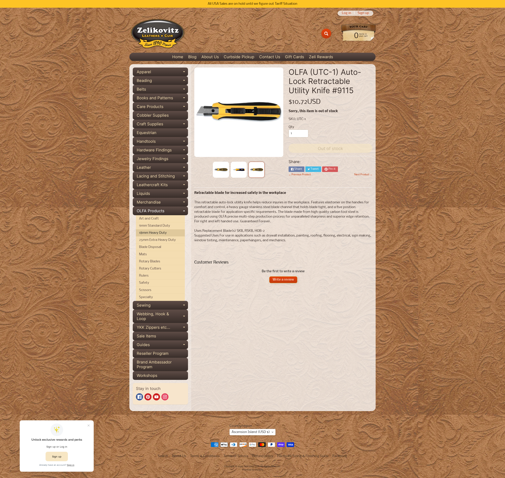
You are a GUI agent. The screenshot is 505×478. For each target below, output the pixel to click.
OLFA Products (162, 211)
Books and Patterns (162, 99)
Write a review (283, 280)
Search (163, 456)
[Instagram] (164, 396)
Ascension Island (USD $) (251, 432)
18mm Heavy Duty (153, 233)
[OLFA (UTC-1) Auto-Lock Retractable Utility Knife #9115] (221, 170)
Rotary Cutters (150, 268)
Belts (162, 90)
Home (177, 56)
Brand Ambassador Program (154, 364)
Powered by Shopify (252, 470)
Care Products (162, 107)
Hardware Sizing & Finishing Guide (303, 456)
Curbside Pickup (239, 56)
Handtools (162, 142)
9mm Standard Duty (154, 226)
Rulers (144, 276)
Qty (291, 127)
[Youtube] (156, 396)
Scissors (145, 290)
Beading (162, 81)
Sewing (162, 306)
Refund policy (262, 456)
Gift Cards (294, 56)
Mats (143, 254)
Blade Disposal (150, 247)
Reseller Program (152, 353)
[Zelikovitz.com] (157, 34)
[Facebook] (139, 396)
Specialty (146, 297)
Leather (162, 168)
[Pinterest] (148, 396)
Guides (162, 345)
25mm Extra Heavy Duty (157, 240)
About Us (210, 56)
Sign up (363, 13)
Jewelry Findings (162, 159)
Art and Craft (149, 219)
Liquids (162, 194)
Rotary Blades (149, 261)
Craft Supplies (162, 125)
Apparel (162, 72)
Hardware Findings (162, 151)
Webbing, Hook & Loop (162, 316)
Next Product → (363, 174)
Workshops (147, 375)
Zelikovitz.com (251, 466)
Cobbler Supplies (153, 115)
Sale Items (146, 336)
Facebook (340, 456)
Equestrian (146, 132)
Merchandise (162, 203)
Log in (346, 13)
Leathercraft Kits (162, 185)
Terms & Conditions (205, 456)
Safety (144, 283)
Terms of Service (236, 456)
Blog (192, 56)
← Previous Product (300, 174)
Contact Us (269, 56)
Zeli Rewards (321, 56)
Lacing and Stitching (162, 177)
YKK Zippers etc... (162, 328)
